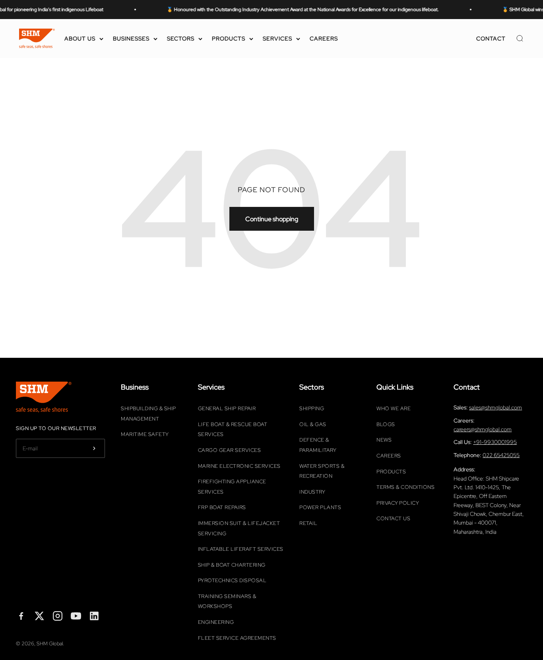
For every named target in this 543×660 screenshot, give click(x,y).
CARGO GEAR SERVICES (229, 450)
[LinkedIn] (94, 617)
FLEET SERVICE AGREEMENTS (237, 638)
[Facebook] (21, 617)
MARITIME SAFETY (145, 434)
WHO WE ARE (393, 408)
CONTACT (491, 38)
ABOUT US (79, 38)
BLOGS (385, 424)
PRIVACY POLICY (397, 503)
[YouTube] (76, 617)
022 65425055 (501, 455)
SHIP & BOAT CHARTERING (232, 565)
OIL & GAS (312, 424)
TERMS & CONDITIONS (405, 487)
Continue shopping (271, 219)
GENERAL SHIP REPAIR (227, 408)
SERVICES (277, 38)
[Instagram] (57, 617)
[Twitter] (39, 617)
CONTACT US (393, 518)
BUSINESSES (131, 38)
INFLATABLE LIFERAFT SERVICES (240, 549)
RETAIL (308, 523)
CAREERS (324, 38)
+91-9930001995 (495, 442)
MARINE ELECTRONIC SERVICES (239, 466)
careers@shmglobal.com (483, 429)
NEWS (384, 439)
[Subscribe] (94, 448)
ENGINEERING (216, 622)
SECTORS (180, 38)
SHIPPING (311, 408)
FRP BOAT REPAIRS (222, 507)
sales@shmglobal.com (495, 407)
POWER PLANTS (320, 507)
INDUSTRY (312, 491)
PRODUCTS (228, 38)
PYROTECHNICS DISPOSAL (232, 580)
